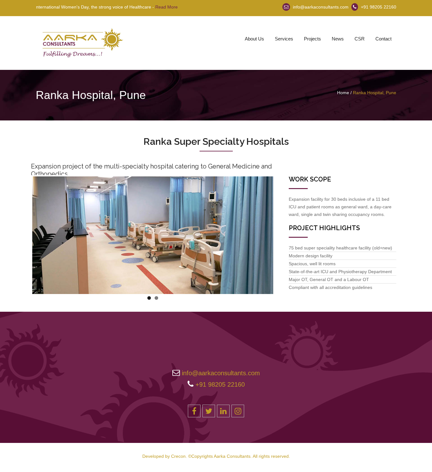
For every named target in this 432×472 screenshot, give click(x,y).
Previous (22, 234)
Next (282, 234)
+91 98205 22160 (378, 6)
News (338, 38)
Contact (383, 38)
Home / (344, 92)
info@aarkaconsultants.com (320, 6)
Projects (312, 38)
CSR (360, 38)
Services (284, 38)
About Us (254, 38)
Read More (156, 6)
